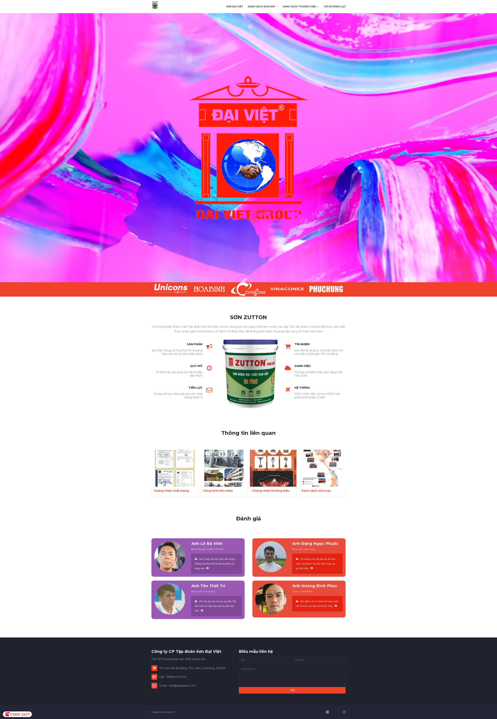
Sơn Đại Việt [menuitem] (234, 6)
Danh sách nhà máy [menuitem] (261, 6)
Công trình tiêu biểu (218, 490)
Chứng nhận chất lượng (171, 490)
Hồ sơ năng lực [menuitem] (335, 6)
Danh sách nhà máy (316, 490)
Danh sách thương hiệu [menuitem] (299, 6)
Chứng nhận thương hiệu (270, 490)
